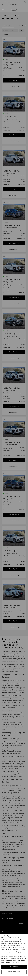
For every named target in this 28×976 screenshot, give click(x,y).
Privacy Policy (5, 956)
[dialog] (14, 955)
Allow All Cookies (14, 966)
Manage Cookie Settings (14, 971)
